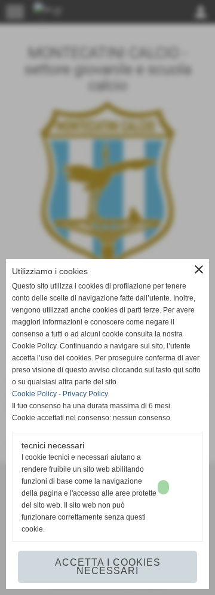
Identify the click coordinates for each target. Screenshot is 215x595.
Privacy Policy (85, 394)
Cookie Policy (34, 394)
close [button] (199, 269)
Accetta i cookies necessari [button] (108, 566)
